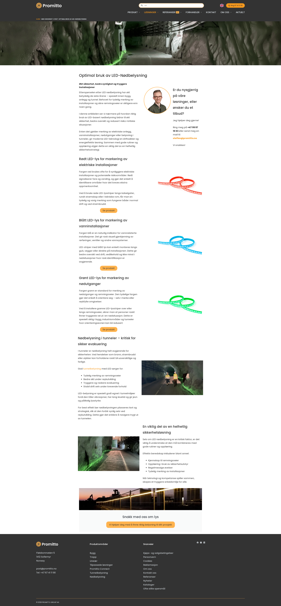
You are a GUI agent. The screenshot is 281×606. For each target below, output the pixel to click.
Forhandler (192, 12)
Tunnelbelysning (99, 572)
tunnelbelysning (92, 368)
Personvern (149, 557)
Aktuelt (240, 12)
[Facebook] (197, 542)
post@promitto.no (46, 568)
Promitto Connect (100, 568)
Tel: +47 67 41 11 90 (46, 572)
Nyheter (147, 580)
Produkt (133, 12)
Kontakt (211, 12)
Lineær (93, 560)
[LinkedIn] (204, 542)
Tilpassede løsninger (101, 564)
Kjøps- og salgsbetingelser (158, 553)
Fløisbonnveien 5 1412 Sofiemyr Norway (45, 556)
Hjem (38, 19)
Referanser (171, 12)
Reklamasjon (150, 564)
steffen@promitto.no (185, 138)
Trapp (93, 557)
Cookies (147, 560)
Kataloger (148, 584)
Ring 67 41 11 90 (237, 5)
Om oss (225, 12)
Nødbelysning (97, 576)
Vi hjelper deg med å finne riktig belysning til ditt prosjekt (140, 524)
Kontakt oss (149, 572)
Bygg (92, 553)
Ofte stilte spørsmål (154, 588)
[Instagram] (201, 542)
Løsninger (150, 12)
